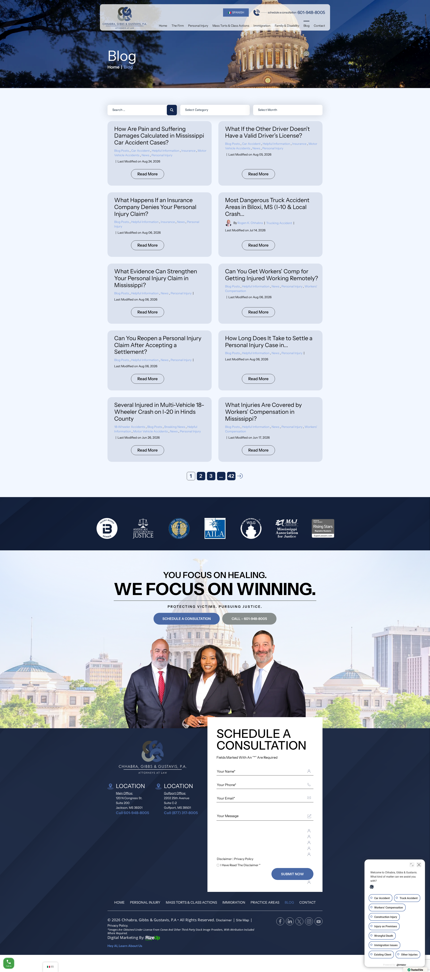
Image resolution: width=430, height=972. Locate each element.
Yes (220, 494)
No (209, 494)
